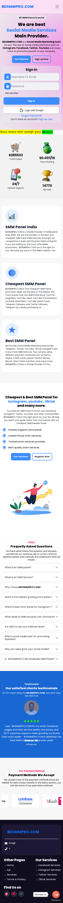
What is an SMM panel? (18, 567)
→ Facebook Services (47, 865)
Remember (12, 93)
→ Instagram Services (48, 870)
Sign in (31, 101)
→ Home (9, 865)
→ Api (7, 870)
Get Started (21, 59)
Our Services (21, 456)
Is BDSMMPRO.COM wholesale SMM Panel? (29, 659)
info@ (12, 843)
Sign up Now (41, 59)
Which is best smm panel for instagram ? (28, 607)
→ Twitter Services (46, 874)
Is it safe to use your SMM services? (25, 626)
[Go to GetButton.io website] (56, 900)
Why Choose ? (23, 587)
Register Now (42, 456)
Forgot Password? (31, 115)
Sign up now (45, 119)
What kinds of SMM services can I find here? (30, 616)
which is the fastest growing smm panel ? (28, 597)
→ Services (10, 874)
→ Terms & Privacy (15, 879)
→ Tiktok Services (45, 879)
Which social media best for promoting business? (27, 638)
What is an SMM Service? (19, 577)
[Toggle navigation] (57, 7)
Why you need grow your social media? (27, 649)
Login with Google (34, 110)
